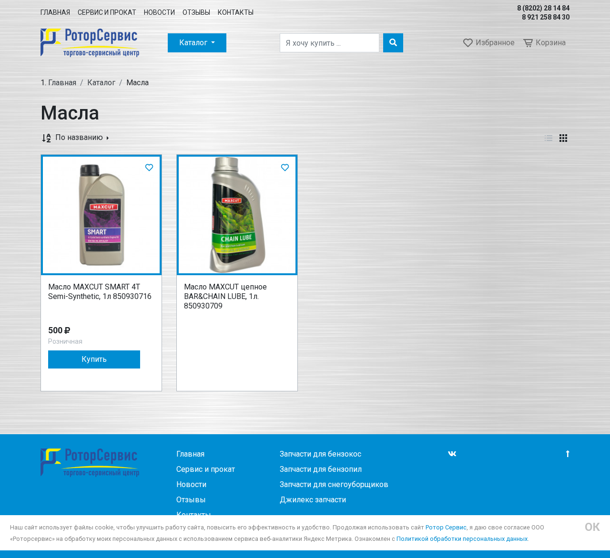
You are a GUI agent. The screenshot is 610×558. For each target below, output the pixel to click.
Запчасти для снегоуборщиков (334, 484)
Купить (94, 359)
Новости (159, 12)
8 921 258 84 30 (545, 17)
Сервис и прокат (107, 12)
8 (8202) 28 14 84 (543, 8)
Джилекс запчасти (313, 499)
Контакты (236, 12)
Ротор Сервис (446, 527)
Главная (55, 12)
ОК (592, 527)
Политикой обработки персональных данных (462, 538)
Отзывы (196, 12)
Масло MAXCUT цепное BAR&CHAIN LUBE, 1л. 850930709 (225, 296)
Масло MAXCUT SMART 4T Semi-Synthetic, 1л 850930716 (100, 291)
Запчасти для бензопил (321, 469)
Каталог (194, 42)
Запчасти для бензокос (320, 453)
